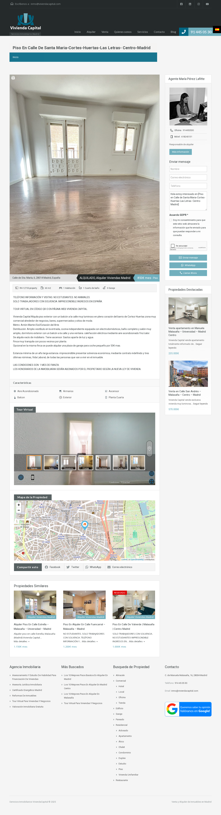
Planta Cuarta (116, 397)
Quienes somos (123, 31)
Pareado (120, 719)
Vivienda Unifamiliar (128, 774)
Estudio (122, 763)
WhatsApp (95, 567)
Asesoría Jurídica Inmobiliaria (27, 684)
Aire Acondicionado (28, 391)
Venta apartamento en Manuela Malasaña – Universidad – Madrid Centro (187, 332)
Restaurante (122, 780)
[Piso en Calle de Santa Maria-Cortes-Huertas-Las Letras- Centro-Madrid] (84, 526)
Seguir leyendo (200, 403)
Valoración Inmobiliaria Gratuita (27, 706)
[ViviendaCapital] (25, 23)
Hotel (121, 686)
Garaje (119, 714)
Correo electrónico (122, 567)
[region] (110, 805)
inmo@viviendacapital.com (46, 4)
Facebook (55, 567)
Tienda (122, 703)
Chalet (122, 747)
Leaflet (124, 559)
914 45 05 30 (181, 683)
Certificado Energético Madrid (27, 690)
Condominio (125, 752)
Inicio (77, 31)
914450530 (188, 130)
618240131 (186, 136)
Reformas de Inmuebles (24, 695)
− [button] (19, 510)
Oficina (122, 697)
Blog (173, 31)
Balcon (21, 397)
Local (121, 692)
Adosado (123, 730)
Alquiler (91, 31)
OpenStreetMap (137, 559)
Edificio (119, 708)
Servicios (142, 31)
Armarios (68, 391)
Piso (121, 769)
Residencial (121, 725)
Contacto (159, 31)
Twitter (75, 567)
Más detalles (21, 641)
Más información (180, 152)
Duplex (122, 758)
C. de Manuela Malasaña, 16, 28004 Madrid (186, 675)
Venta (105, 31)
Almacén (120, 675)
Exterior (67, 397)
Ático (121, 741)
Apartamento (125, 736)
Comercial (121, 680)
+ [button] (19, 505)
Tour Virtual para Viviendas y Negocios (31, 701)
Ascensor (114, 391)
